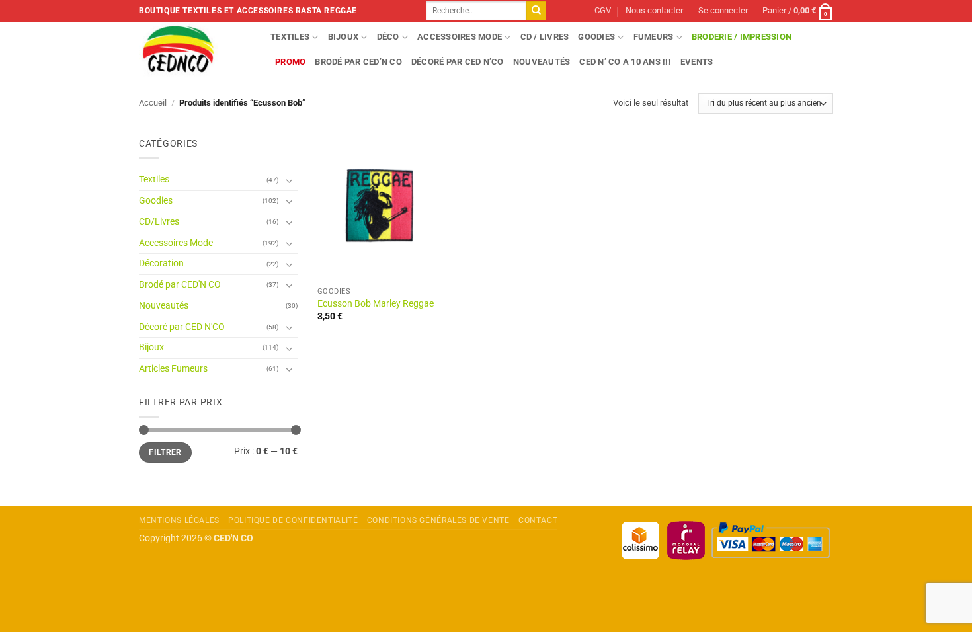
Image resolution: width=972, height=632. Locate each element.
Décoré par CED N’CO (457, 62)
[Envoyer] (536, 11)
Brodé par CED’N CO (358, 62)
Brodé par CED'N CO (180, 284)
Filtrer (165, 452)
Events (696, 62)
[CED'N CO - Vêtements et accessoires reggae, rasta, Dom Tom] (195, 49)
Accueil (153, 103)
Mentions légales (179, 520)
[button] (723, 11)
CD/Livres (159, 221)
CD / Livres (544, 37)
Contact (537, 520)
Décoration (161, 263)
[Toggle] (290, 180)
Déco (388, 37)
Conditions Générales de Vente (438, 520)
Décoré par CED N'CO (182, 327)
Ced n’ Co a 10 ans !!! (625, 62)
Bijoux (343, 37)
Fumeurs (653, 37)
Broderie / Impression (741, 37)
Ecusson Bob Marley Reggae (375, 303)
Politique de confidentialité (293, 520)
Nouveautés (542, 62)
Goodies (596, 37)
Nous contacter (654, 10)
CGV (602, 10)
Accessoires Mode (459, 37)
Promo (290, 62)
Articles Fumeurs (173, 368)
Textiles (289, 37)
